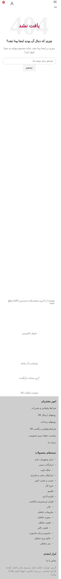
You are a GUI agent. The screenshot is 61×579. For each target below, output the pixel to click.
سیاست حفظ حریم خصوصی (42, 435)
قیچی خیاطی (44, 522)
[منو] (55, 2)
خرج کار (49, 486)
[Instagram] (50, 315)
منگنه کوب (45, 470)
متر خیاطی (45, 543)
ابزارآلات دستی (46, 465)
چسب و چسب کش (44, 480)
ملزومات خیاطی (45, 512)
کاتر (49, 507)
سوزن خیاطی (44, 517)
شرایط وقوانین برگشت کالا (43, 429)
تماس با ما (51, 560)
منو (55, 7)
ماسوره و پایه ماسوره (40, 533)
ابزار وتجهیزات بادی (44, 459)
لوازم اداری (47, 496)
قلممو (50, 491)
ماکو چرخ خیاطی (42, 538)
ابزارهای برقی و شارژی (42, 475)
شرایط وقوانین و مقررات (44, 408)
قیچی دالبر (43, 528)
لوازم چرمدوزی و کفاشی (41, 501)
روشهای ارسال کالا (47, 415)
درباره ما (52, 442)
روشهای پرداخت (48, 422)
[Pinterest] (33, 315)
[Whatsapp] (24, 315)
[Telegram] (42, 315)
